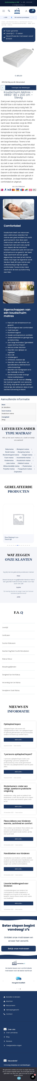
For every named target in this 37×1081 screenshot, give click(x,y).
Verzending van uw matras (11, 684)
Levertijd (5, 629)
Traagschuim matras (25, 469)
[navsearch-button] (9, 11)
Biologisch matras (23, 449)
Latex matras (10, 463)
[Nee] (34, 1074)
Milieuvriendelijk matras (11, 466)
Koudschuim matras (8, 413)
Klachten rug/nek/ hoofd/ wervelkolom (15, 653)
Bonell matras (10, 452)
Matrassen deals (12, 21)
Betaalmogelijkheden (9, 669)
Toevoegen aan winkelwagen (20, 88)
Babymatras (9, 449)
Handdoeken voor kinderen (17, 855)
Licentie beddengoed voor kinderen (16, 886)
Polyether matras (9, 469)
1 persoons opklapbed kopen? (18, 756)
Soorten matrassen (8, 645)
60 (2, 407)
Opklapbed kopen (12, 726)
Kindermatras (9, 460)
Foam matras (8, 458)
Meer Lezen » (18, 741)
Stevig (3, 419)
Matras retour (7, 661)
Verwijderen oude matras (11, 692)
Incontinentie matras (24, 458)
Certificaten (6, 637)
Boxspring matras (24, 452)
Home (3, 21)
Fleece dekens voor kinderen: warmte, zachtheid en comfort (18, 824)
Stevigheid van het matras (11, 677)
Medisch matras (23, 463)
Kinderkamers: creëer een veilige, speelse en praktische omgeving (17, 790)
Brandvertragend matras (11, 455)
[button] (3, 11)
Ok (19, 1078)
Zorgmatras (18, 472)
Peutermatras (27, 466)
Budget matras (27, 455)
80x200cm (7, 407)
